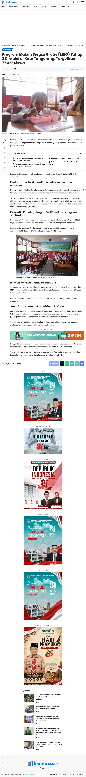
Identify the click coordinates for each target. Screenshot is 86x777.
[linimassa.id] (11, 2)
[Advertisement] (43, 27)
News (37, 702)
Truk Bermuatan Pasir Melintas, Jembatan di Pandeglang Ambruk (48, 697)
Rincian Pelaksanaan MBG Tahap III (65, 158)
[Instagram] (43, 768)
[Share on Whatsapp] (18, 69)
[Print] (81, 363)
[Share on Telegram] (4, 162)
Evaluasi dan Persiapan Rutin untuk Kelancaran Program (28, 159)
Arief (4, 74)
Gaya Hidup (7, 49)
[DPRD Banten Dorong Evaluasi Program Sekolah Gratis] (29, 709)
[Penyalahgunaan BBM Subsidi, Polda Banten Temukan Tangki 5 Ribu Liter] (29, 745)
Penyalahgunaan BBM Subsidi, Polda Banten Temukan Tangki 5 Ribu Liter (49, 744)
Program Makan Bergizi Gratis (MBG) (37, 142)
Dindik (72, 140)
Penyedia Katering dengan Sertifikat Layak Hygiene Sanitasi (29, 165)
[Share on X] (15, 69)
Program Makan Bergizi (29, 277)
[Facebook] (40, 768)
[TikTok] (45, 768)
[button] (72, 2)
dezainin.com (29, 774)
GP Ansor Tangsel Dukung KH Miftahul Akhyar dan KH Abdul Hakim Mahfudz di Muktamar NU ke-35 (48, 731)
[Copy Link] (4, 167)
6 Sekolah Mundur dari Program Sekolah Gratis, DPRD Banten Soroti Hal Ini (48, 718)
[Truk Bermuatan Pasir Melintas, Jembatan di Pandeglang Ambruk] (29, 698)
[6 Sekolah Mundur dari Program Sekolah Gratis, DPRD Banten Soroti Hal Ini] (29, 719)
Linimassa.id (16, 140)
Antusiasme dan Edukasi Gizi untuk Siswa (64, 163)
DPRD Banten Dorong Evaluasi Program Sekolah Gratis (47, 707)
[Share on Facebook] (11, 69)
